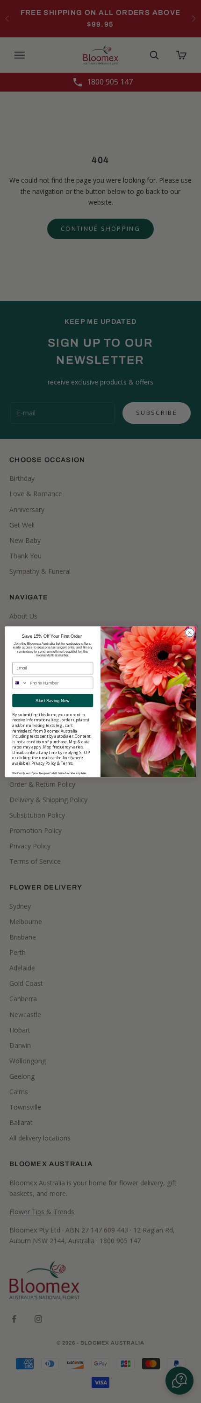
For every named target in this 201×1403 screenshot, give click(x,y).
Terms (67, 763)
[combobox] (20, 683)
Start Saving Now (53, 700)
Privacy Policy (43, 763)
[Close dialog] (190, 632)
